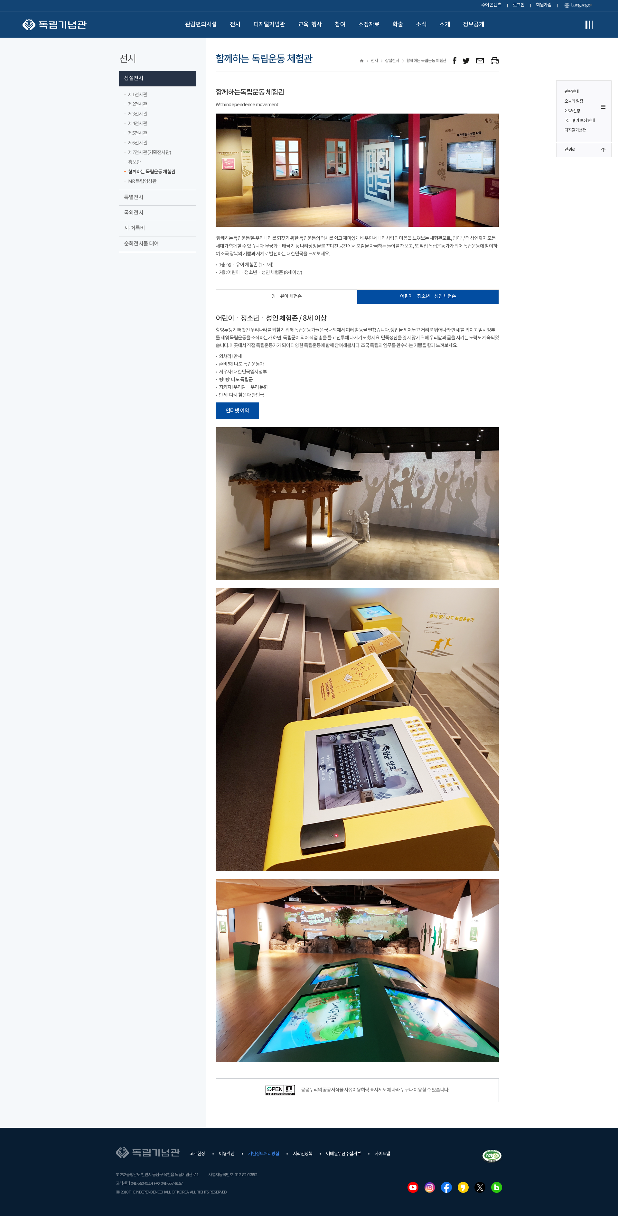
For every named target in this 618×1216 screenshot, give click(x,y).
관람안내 (572, 91)
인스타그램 (429, 1187)
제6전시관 (137, 143)
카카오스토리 (463, 1187)
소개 (444, 24)
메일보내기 (480, 61)
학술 (397, 24)
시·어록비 (134, 228)
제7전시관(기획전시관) (149, 152)
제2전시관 (137, 104)
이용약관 (226, 1153)
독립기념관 (55, 24)
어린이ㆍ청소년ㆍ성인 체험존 (428, 296)
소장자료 (368, 24)
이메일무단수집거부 (343, 1153)
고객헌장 (197, 1153)
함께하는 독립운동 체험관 (151, 172)
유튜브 (412, 1187)
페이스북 (446, 1187)
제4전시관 (137, 123)
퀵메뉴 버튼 (603, 107)
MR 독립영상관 (142, 181)
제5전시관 (137, 133)
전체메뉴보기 (589, 24)
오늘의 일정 (574, 101)
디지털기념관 (269, 24)
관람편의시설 (201, 24)
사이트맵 (382, 1153)
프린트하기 (495, 61)
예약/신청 (572, 111)
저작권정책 (302, 1153)
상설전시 (133, 78)
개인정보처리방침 (263, 1153)
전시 (235, 24)
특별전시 (133, 197)
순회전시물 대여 (141, 244)
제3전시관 (137, 114)
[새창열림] (455, 61)
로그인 (518, 5)
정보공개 (473, 24)
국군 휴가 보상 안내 (580, 120)
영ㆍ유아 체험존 (286, 296)
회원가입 (543, 5)
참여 (340, 24)
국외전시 (133, 213)
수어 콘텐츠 (491, 5)
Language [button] (580, 5)
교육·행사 (310, 24)
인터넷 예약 (237, 411)
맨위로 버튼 (603, 150)
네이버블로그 (496, 1187)
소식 (421, 24)
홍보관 (134, 162)
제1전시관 (137, 94)
